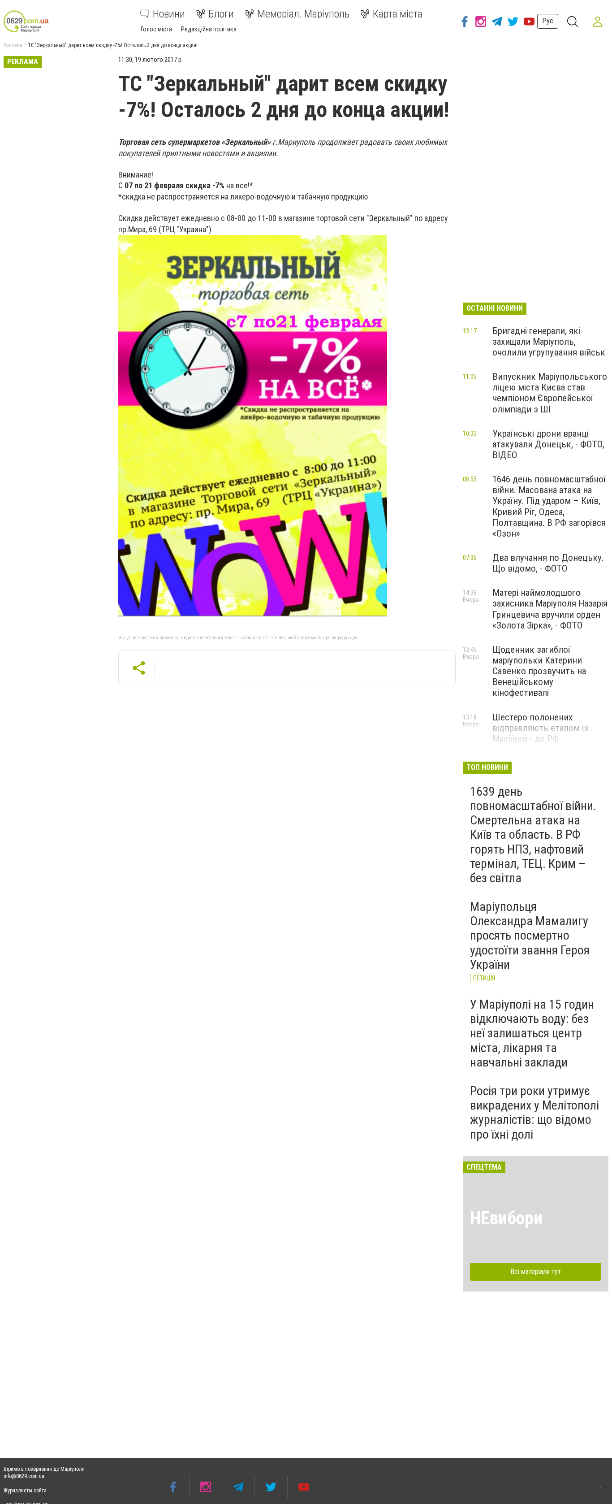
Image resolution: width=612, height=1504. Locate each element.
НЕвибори (506, 1218)
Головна (13, 45)
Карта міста (397, 13)
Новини (169, 13)
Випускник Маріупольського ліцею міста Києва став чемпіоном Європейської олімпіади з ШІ (549, 392)
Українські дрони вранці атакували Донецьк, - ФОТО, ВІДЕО (548, 444)
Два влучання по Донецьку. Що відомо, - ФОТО (548, 563)
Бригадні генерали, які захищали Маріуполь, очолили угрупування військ (548, 341)
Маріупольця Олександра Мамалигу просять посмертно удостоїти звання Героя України (530, 935)
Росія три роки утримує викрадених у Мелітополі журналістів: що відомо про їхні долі (534, 1113)
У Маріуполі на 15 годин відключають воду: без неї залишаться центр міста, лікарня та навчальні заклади (532, 1033)
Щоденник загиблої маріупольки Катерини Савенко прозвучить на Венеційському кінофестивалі (539, 671)
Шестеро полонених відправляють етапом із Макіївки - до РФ (540, 728)
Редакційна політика (209, 29)
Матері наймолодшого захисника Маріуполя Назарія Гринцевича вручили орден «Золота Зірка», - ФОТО (550, 608)
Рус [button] (547, 21)
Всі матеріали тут (535, 1271)
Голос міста (156, 29)
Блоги (221, 13)
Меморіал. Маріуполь (303, 13)
